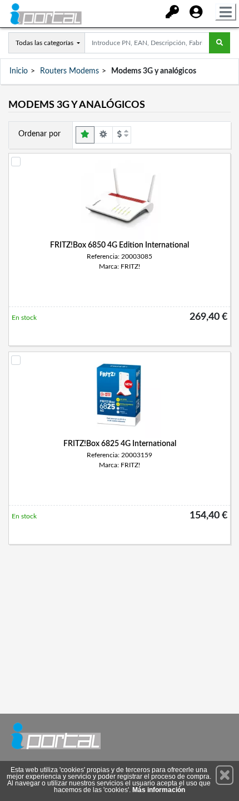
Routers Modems (69, 71)
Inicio (18, 71)
